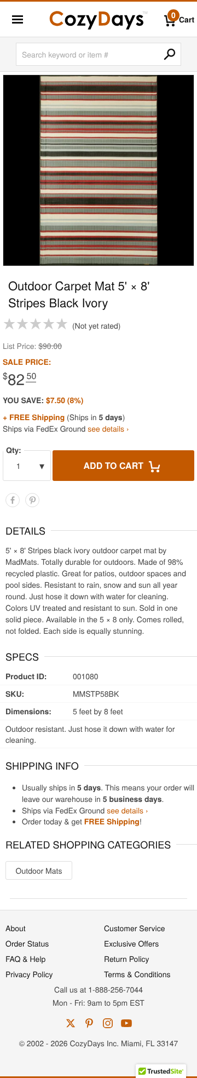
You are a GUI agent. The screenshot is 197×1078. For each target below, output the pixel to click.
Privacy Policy (29, 973)
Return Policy (126, 958)
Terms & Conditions (137, 973)
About (15, 927)
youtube (126, 1023)
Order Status (27, 943)
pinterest (89, 1023)
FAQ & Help (25, 958)
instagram (108, 1023)
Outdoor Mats (39, 870)
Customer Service (134, 927)
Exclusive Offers (131, 943)
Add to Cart (115, 465)
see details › (108, 428)
